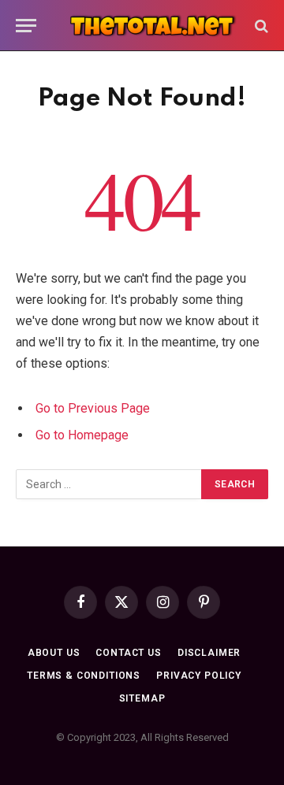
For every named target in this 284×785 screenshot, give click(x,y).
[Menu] (26, 25)
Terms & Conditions (83, 675)
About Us (54, 652)
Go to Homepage (82, 435)
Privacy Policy (198, 675)
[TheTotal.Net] (150, 25)
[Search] (260, 25)
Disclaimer (209, 652)
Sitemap (142, 698)
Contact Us (128, 652)
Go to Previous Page (93, 408)
